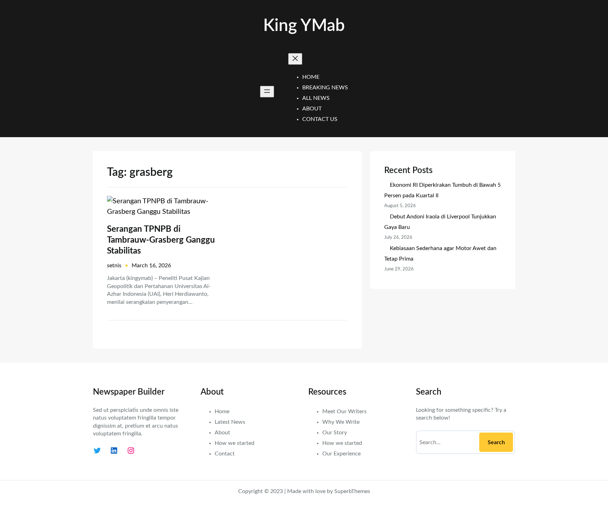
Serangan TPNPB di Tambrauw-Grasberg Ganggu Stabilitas (161, 240)
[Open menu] (267, 91)
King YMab (304, 25)
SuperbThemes (352, 491)
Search (496, 442)
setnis (114, 265)
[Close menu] (295, 59)
